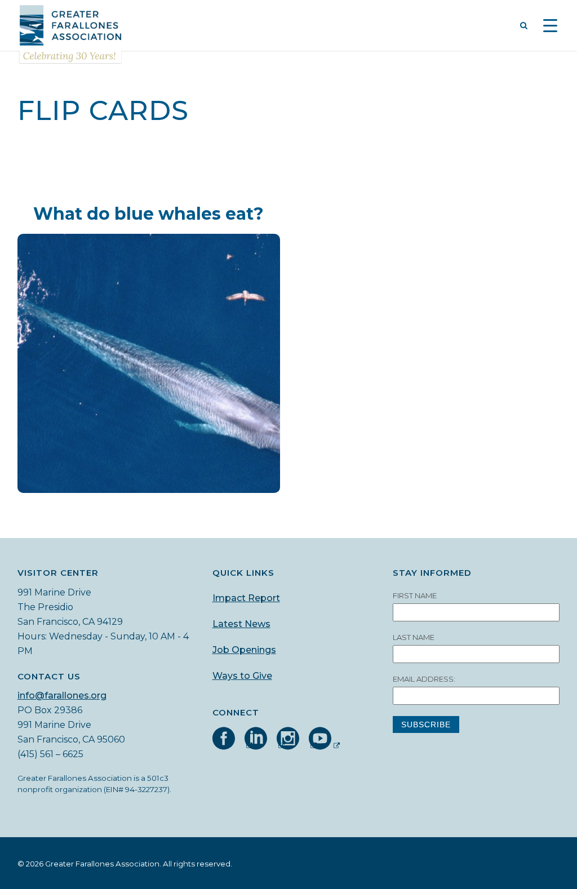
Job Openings (244, 649)
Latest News (241, 624)
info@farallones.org (61, 695)
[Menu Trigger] (550, 26)
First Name (415, 595)
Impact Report (246, 598)
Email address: (424, 678)
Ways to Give (242, 675)
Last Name (413, 637)
